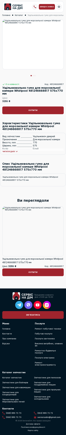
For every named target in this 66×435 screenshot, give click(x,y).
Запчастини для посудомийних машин (45, 384)
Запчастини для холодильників (42, 398)
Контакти (7, 334)
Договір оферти (33, 424)
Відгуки (6, 344)
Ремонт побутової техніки (48, 329)
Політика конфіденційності (33, 427)
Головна (6, 329)
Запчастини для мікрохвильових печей (13, 400)
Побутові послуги (43, 334)
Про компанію (9, 339)
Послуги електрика (44, 358)
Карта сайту (33, 430)
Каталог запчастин (12, 378)
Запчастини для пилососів (47, 378)
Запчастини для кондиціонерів (10, 393)
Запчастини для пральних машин (47, 391)
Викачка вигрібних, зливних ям (49, 345)
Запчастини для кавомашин (16, 387)
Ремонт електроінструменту (45, 364)
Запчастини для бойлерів (15, 383)
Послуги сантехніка (45, 339)
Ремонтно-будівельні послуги (45, 352)
